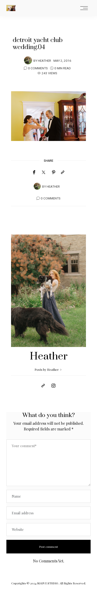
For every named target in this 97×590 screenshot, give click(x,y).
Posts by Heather (47, 369)
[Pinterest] (54, 172)
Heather (44, 60)
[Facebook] (34, 172)
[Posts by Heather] (28, 60)
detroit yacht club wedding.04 (38, 43)
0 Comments (38, 68)
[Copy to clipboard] (63, 172)
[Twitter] (43, 172)
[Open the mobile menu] (84, 8)
